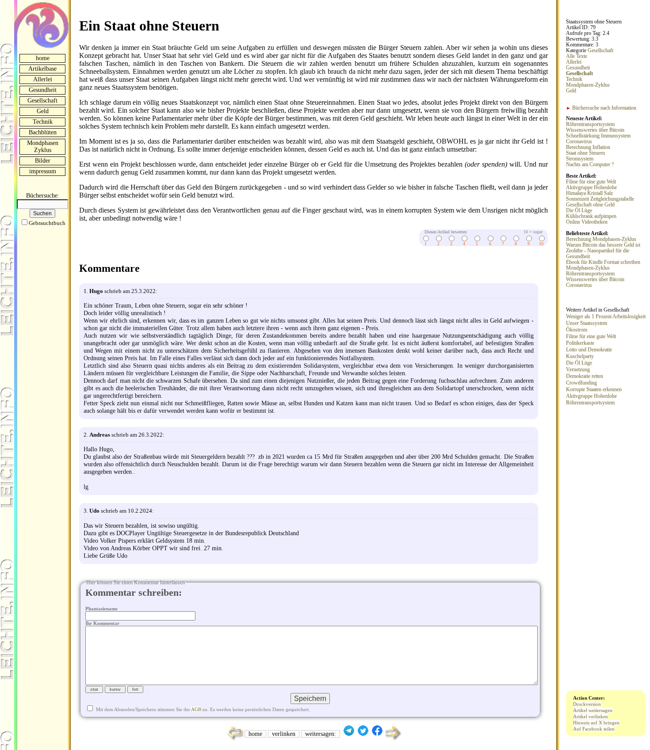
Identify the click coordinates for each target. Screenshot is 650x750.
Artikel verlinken (590, 716)
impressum (42, 171)
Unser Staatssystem (586, 323)
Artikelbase (42, 68)
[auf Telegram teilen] (349, 734)
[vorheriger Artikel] (233, 739)
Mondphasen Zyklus (42, 146)
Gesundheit (43, 90)
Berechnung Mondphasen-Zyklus (601, 239)
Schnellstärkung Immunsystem (598, 136)
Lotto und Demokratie (589, 349)
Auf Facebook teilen (594, 728)
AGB (196, 709)
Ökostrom (576, 330)
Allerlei (42, 79)
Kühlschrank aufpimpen (591, 216)
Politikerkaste (580, 343)
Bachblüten (43, 132)
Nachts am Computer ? (590, 165)
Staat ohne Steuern (585, 153)
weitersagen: (320, 734)
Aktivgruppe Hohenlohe (591, 187)
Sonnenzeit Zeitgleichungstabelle (600, 199)
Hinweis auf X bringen (596, 722)
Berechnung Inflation (588, 147)
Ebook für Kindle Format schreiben (603, 262)
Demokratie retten (584, 376)
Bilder (42, 160)
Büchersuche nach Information (601, 108)
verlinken (283, 734)
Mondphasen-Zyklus (588, 85)
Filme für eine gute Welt (591, 182)
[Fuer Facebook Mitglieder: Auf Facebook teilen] (377, 734)
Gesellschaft (42, 100)
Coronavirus (579, 142)
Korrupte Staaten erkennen (594, 389)
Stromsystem (579, 159)
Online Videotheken (587, 222)
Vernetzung (578, 369)
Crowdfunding (581, 383)
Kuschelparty (580, 356)
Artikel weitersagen (592, 710)
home (43, 58)
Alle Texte (576, 56)
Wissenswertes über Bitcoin (595, 130)
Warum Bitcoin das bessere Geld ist (603, 245)
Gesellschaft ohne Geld (590, 205)
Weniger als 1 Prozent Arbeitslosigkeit (606, 316)
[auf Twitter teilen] (363, 734)
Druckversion (587, 704)
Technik (43, 121)
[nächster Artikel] (393, 739)
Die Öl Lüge (579, 210)
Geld (43, 111)
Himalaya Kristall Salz (589, 193)
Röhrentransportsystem (590, 124)
